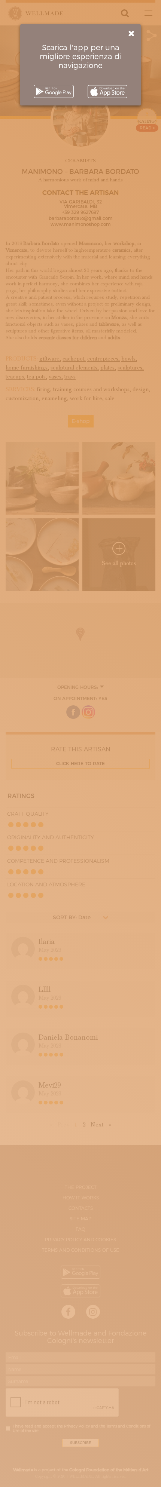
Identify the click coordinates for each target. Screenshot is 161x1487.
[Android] (53, 91)
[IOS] (107, 91)
